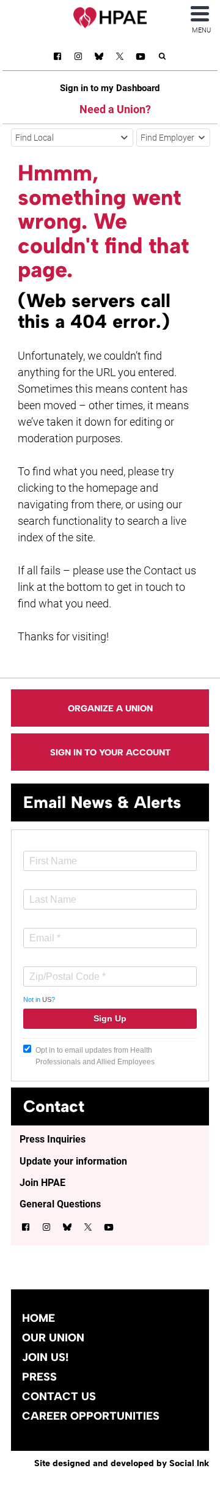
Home (38, 1318)
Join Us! (45, 1357)
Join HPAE (42, 1182)
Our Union (53, 1337)
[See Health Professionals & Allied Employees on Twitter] (120, 58)
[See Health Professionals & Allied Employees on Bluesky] (99, 57)
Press (39, 1377)
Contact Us (59, 1396)
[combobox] (72, 137)
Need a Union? (115, 109)
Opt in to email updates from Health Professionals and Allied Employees (95, 1056)
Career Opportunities (91, 1416)
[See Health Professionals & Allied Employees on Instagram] (78, 58)
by (121, 1463)
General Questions (60, 1204)
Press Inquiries (53, 1139)
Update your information (73, 1161)
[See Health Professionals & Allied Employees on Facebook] (57, 58)
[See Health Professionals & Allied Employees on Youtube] (140, 58)
